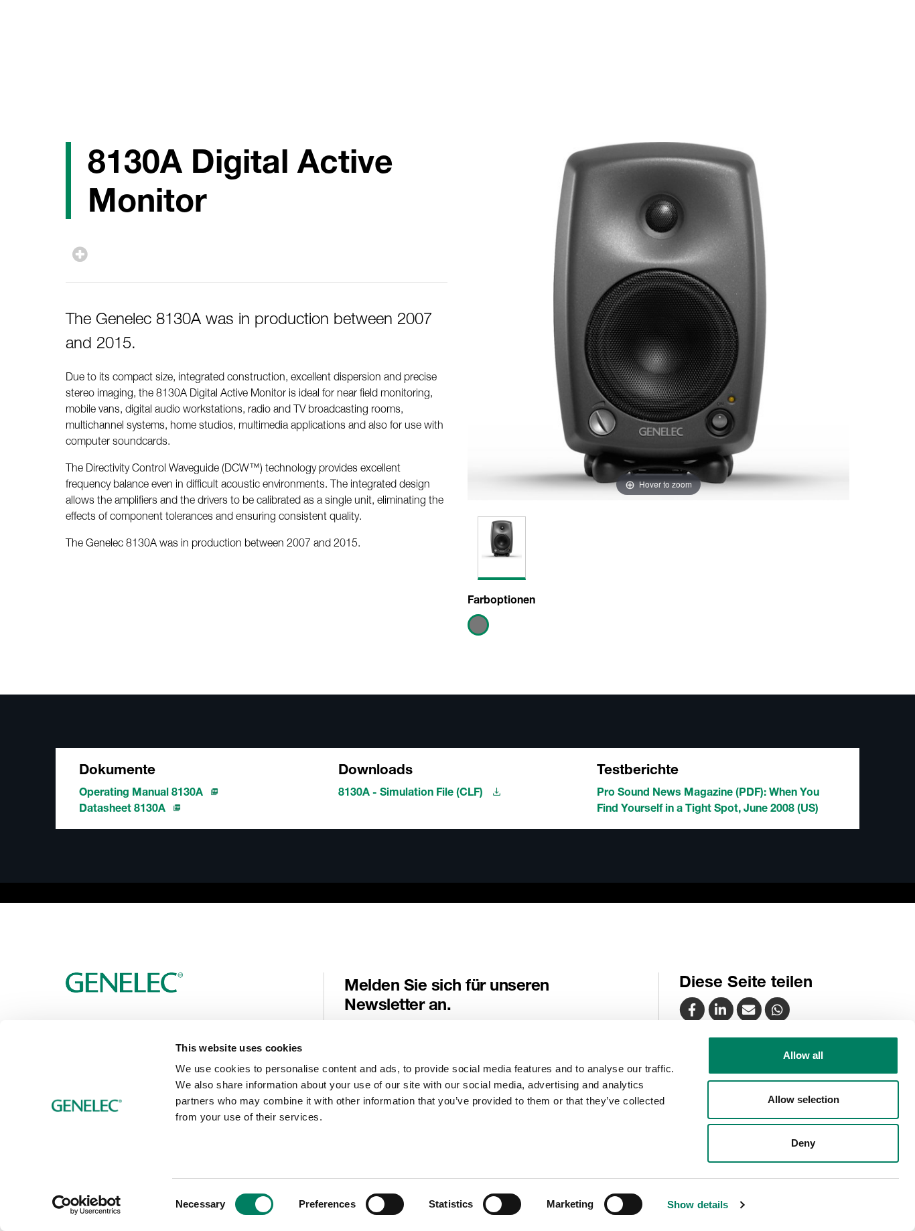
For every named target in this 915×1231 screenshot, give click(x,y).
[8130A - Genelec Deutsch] (750, 1009)
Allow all (803, 1055)
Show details (697, 1204)
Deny (803, 1143)
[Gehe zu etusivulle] (189, 982)
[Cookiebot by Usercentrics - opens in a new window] (86, 1205)
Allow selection (803, 1099)
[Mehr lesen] (80, 254)
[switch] (385, 1204)
